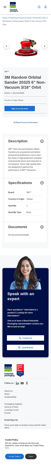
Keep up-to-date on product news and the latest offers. (25, 426)
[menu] (4, 6)
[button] (47, 418)
